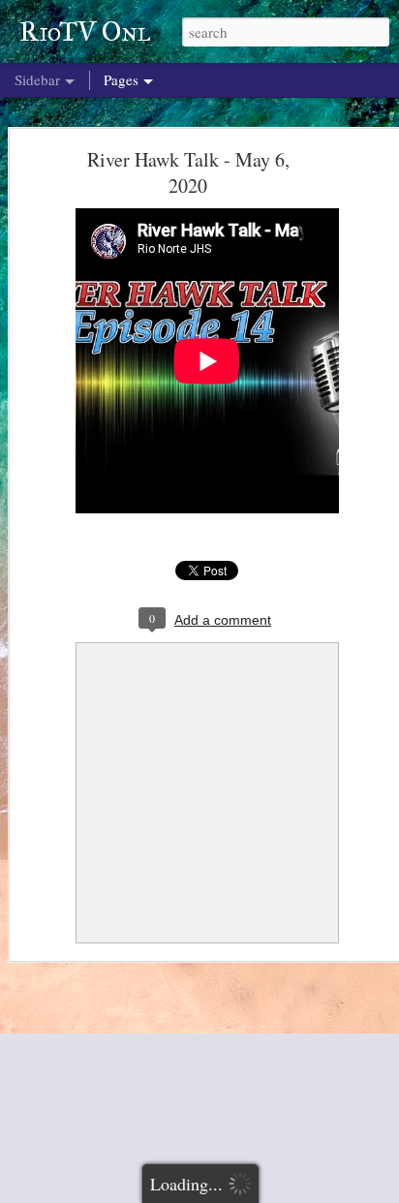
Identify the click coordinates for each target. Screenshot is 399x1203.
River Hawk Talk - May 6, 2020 (188, 172)
